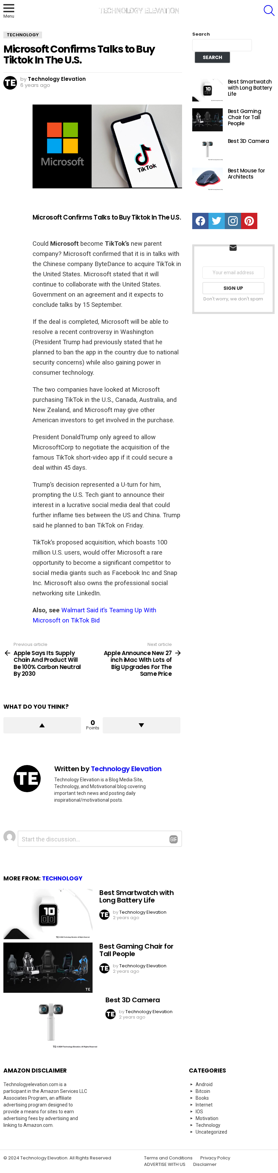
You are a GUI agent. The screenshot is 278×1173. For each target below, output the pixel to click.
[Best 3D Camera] (51, 1023)
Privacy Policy (215, 1158)
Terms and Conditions (168, 1158)
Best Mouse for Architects (246, 173)
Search (201, 34)
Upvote (42, 725)
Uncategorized (211, 1132)
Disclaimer (205, 1164)
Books (202, 1098)
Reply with (174, 839)
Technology (62, 878)
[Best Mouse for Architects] (207, 179)
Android (204, 1084)
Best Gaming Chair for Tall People (136, 950)
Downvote (141, 725)
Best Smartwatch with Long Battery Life (136, 896)
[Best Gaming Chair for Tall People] (48, 968)
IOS (199, 1111)
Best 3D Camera (132, 1000)
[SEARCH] (269, 10)
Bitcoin (203, 1091)
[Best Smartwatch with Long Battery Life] (48, 914)
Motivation (207, 1118)
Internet (204, 1104)
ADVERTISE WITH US (164, 1164)
